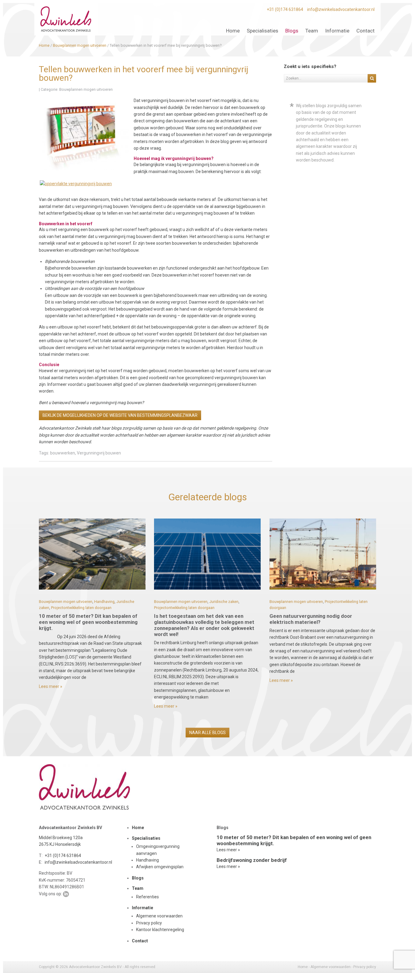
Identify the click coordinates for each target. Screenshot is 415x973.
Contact (140, 940)
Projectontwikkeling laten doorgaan (81, 607)
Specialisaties (146, 838)
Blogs (138, 878)
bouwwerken (62, 453)
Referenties (147, 896)
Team (137, 888)
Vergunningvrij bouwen (99, 453)
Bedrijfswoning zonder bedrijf (252, 860)
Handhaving (104, 601)
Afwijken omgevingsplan (159, 866)
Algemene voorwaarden (159, 915)
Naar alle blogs (207, 732)
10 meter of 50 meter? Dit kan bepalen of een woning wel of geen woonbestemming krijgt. (88, 622)
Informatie (142, 907)
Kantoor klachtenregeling (160, 929)
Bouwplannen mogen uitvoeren (86, 89)
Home (138, 827)
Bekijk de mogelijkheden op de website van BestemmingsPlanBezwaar (120, 415)
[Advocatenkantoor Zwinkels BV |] (66, 19)
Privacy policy (149, 922)
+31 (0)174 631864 (285, 9)
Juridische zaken (223, 601)
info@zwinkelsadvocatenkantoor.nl (341, 9)
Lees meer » (50, 686)
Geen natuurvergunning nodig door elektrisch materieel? (310, 619)
